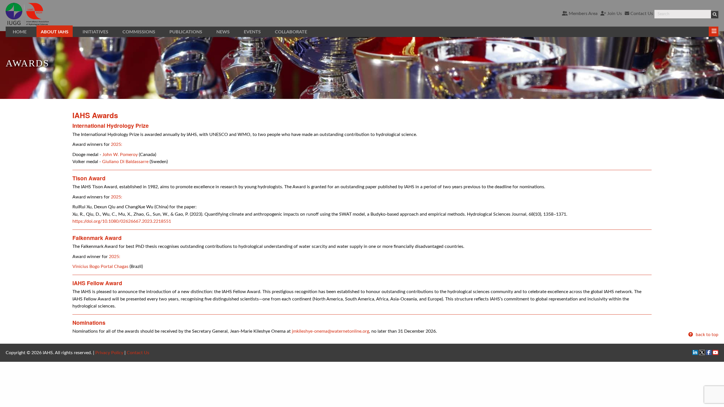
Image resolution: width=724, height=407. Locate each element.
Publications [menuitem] (185, 32)
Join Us (614, 13)
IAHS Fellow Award (97, 283)
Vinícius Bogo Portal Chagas (100, 266)
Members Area (583, 13)
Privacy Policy (109, 352)
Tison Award (88, 178)
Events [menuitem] (252, 32)
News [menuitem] (223, 32)
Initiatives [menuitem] (95, 32)
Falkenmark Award (97, 238)
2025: (116, 144)
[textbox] (682, 14)
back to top (706, 334)
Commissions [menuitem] (138, 32)
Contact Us (641, 13)
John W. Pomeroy (120, 154)
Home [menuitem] (20, 32)
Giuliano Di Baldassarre (125, 161)
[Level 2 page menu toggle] (713, 31)
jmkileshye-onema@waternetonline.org (330, 331)
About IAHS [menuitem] (54, 32)
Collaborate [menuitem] (291, 32)
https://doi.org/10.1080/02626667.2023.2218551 (121, 221)
